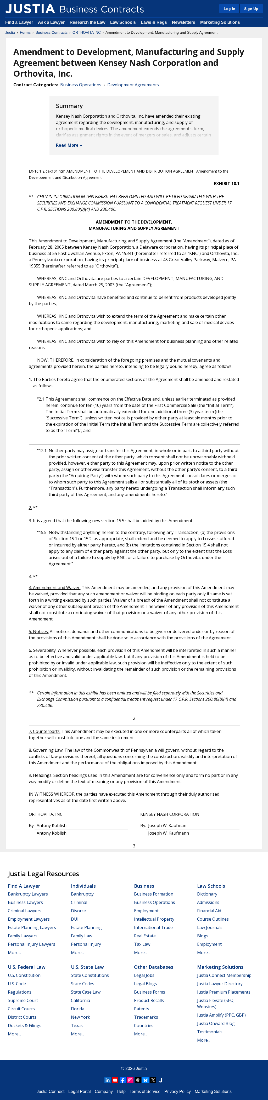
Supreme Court (23, 1000)
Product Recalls (149, 1000)
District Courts (22, 1017)
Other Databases (153, 967)
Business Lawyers (25, 902)
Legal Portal (79, 1091)
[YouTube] (115, 1080)
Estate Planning (86, 927)
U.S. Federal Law (27, 967)
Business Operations (80, 85)
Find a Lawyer (19, 22)
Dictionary (207, 894)
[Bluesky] (145, 1080)
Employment (146, 911)
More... (14, 952)
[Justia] (30, 8)
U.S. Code (17, 984)
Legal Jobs (144, 975)
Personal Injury (86, 944)
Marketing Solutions (220, 22)
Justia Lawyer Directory (220, 984)
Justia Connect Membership (224, 975)
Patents (141, 1009)
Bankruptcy (82, 894)
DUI (75, 919)
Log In (229, 9)
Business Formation (153, 894)
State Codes (82, 984)
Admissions (208, 902)
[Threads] (138, 1080)
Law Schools (123, 22)
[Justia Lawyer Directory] (161, 1080)
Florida (77, 1009)
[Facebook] (123, 1080)
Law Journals (209, 927)
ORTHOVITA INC (86, 32)
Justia (10, 32)
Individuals (83, 886)
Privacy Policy (177, 1091)
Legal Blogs (145, 984)
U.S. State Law (87, 967)
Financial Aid (209, 911)
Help (121, 1091)
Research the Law (87, 22)
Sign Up (251, 9)
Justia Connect (50, 1091)
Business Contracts (52, 32)
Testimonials (209, 1032)
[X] (153, 1080)
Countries (143, 1025)
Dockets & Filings (24, 1025)
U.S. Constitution (24, 975)
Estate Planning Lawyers (32, 927)
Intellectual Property (154, 919)
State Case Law (85, 992)
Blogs (202, 936)
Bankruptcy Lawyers (28, 894)
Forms (25, 32)
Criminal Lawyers (24, 911)
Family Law (81, 936)
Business (144, 886)
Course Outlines (213, 919)
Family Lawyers (22, 936)
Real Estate (145, 936)
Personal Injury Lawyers (31, 944)
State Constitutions (90, 975)
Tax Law (142, 944)
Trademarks (146, 1017)
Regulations (19, 992)
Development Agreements (133, 85)
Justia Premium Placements (223, 992)
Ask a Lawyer (52, 22)
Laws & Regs (154, 22)
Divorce (78, 911)
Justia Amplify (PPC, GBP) (221, 1015)
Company (104, 1091)
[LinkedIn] (107, 1080)
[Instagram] (130, 1080)
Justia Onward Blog (216, 1023)
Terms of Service (145, 1091)
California (80, 1000)
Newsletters (183, 22)
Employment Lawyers (29, 919)
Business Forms (149, 992)
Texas (77, 1025)
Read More (67, 145)
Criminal (79, 902)
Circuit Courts (21, 1009)
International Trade (153, 927)
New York (80, 1017)
